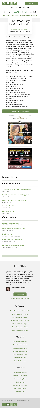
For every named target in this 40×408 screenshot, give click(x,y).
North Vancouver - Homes (20, 314)
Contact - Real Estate (20, 376)
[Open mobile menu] (20, 20)
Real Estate (6, 16)
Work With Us (20, 392)
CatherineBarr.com (20, 361)
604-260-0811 (25, 298)
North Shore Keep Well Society (12, 240)
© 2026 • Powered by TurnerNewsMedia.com (15, 400)
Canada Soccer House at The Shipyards (15, 195)
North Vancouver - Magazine (20, 324)
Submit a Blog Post (20, 379)
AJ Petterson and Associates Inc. (13, 245)
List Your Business (20, 388)
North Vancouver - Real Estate (20, 311)
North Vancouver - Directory (20, 320)
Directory (15, 16)
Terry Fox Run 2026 (8, 206)
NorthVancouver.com (20, 345)
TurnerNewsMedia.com (20, 351)
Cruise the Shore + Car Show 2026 (14, 200)
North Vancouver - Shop (20, 327)
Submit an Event (20, 382)
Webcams (34, 16)
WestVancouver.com (20, 342)
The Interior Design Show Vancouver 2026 (16, 189)
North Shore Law (8, 234)
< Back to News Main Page (20, 111)
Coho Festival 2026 (9, 211)
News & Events (25, 16)
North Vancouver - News (20, 317)
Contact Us (20, 294)
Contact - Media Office (20, 372)
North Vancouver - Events (20, 330)
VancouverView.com (20, 354)
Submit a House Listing (20, 385)
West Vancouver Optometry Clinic (13, 229)
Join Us (31, 3)
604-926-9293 (15, 298)
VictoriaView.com (20, 358)
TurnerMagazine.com (20, 348)
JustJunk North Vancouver (11, 223)
